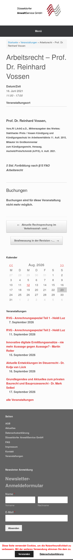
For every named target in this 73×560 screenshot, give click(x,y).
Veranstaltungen (29, 42)
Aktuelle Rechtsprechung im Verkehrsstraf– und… (36, 226)
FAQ (7, 442)
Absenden (13, 528)
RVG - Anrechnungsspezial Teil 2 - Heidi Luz (35, 330)
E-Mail (10, 512)
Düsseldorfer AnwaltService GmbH (24, 437)
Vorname (9, 505)
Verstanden (24, 554)
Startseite (13, 42)
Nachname (43, 505)
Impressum (11, 446)
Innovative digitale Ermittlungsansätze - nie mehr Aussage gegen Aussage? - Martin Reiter (35, 346)
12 (28, 285)
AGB (7, 423)
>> (62, 264)
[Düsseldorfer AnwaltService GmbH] (36, 10)
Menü (38, 31)
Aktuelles (10, 428)
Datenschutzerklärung (17, 432)
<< (11, 264)
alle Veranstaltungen (20, 400)
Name (10, 494)
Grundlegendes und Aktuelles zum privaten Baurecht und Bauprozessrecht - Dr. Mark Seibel (35, 383)
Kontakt (9, 451)
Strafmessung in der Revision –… (36, 240)
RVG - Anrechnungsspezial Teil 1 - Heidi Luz (35, 318)
